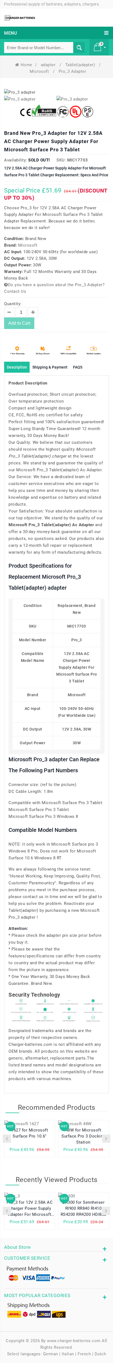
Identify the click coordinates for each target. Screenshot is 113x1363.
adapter (49, 64)
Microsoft (40, 71)
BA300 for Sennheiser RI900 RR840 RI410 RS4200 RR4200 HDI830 (83, 1208)
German (50, 1353)
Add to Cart (19, 323)
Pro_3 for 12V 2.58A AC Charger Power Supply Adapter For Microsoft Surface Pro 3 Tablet (30, 1209)
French (84, 1353)
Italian (68, 1353)
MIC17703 (77, 160)
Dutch (100, 1353)
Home (26, 64)
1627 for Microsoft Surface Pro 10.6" (29, 1133)
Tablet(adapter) (80, 64)
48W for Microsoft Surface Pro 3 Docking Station (83, 1136)
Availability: (15, 160)
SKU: (61, 160)
